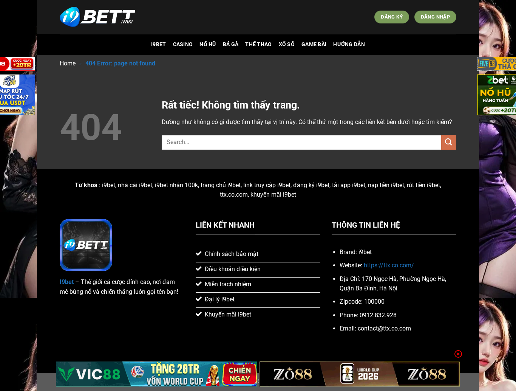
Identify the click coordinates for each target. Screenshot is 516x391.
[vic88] (156, 374)
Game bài (313, 44)
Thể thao (258, 44)
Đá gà (230, 44)
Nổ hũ (207, 44)
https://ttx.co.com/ (389, 265)
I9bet (158, 44)
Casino (183, 44)
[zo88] (359, 374)
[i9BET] (97, 17)
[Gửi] (448, 142)
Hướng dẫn (349, 44)
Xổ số (287, 44)
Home (68, 63)
